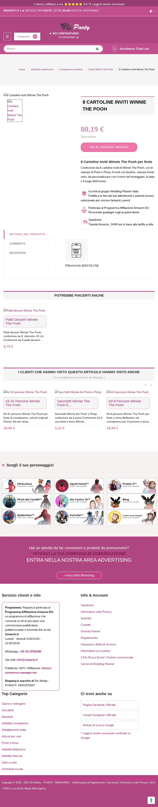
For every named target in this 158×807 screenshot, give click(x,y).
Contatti (85, 624)
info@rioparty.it (27, 659)
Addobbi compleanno (15, 723)
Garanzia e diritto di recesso (98, 644)
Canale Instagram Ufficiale (99, 715)
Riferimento (73, 265)
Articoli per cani (11, 736)
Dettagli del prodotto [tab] (27, 234)
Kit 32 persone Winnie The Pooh (23, 403)
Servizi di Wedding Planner (97, 664)
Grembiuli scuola (12, 769)
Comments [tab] (17, 243)
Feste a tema (10, 742)
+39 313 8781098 (30, 651)
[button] (109, 147)
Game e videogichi (13, 703)
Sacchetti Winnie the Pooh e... (73, 403)
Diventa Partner (90, 631)
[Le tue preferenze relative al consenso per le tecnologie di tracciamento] (151, 800)
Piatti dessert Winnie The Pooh (22, 321)
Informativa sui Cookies (95, 650)
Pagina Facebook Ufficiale (99, 704)
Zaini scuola (9, 762)
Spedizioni (87, 605)
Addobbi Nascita (12, 755)
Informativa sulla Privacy (96, 611)
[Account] (152, 11)
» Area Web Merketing (79, 575)
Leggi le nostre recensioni (108, 4)
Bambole (7, 716)
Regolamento (89, 637)
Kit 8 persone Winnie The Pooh (125, 403)
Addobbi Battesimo (13, 749)
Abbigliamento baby (14, 729)
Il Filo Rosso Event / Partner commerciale (107, 657)
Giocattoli (7, 710)
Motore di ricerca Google (98, 725)
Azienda (86, 618)
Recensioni (17, 252)
